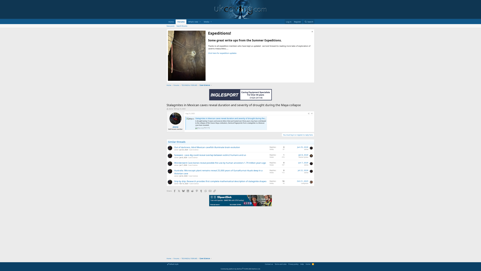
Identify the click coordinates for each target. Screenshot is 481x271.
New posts (170, 26)
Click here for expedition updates (222, 53)
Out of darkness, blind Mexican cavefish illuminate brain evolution (207, 147)
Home (171, 21)
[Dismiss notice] (312, 32)
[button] (200, 21)
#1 (312, 113)
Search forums (181, 26)
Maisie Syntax (303, 157)
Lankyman (304, 183)
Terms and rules (280, 264)
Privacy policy (293, 264)
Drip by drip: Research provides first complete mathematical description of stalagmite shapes (220, 181)
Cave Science (193, 150)
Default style (173, 264)
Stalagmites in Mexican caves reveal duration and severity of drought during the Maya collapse (236, 118)
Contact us (269, 264)
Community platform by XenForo (240, 269)
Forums (181, 21)
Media (206, 21)
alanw (171, 109)
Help (302, 264)
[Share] (308, 113)
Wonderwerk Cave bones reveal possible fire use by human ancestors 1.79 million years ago (220, 162)
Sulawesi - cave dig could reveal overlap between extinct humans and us (210, 155)
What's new (193, 21)
